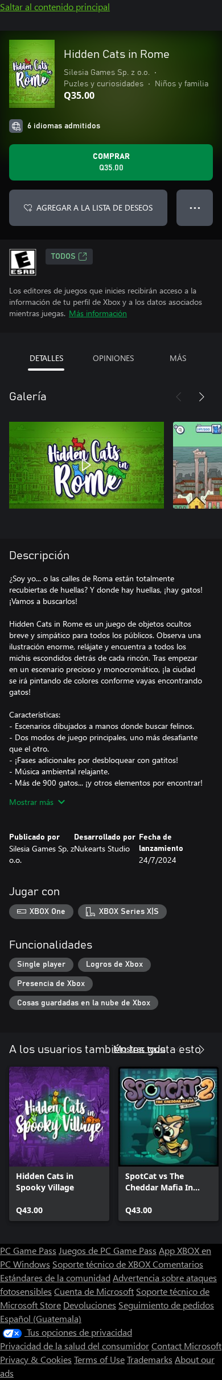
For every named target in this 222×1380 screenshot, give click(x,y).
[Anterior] (178, 397)
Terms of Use (99, 1359)
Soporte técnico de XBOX (102, 1264)
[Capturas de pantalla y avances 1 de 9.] (86, 465)
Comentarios (178, 1264)
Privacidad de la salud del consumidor (74, 1346)
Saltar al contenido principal (55, 6)
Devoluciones (89, 1305)
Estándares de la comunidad (55, 1277)
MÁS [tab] (178, 358)
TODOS (63, 257)
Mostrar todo (139, 1048)
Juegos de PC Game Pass (108, 1250)
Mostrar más (31, 801)
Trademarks (149, 1359)
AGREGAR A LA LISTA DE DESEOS (94, 207)
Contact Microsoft (186, 1346)
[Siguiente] (201, 397)
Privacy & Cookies (36, 1359)
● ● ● (195, 207)
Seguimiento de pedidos (166, 1305)
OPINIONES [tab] (113, 358)
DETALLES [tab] (46, 358)
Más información (98, 313)
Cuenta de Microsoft (94, 1291)
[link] (59, 1144)
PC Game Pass (28, 1250)
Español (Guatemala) (40, 1318)
